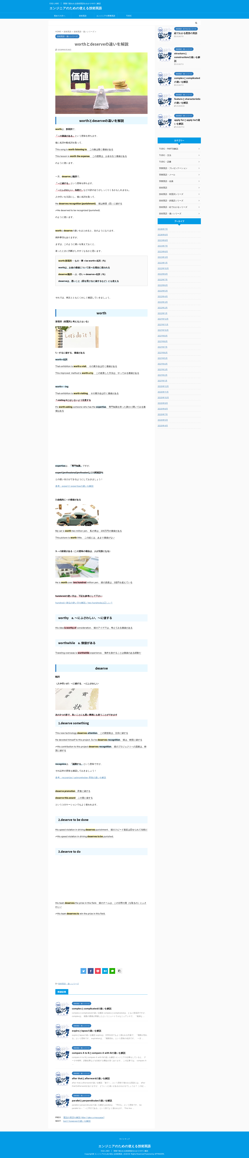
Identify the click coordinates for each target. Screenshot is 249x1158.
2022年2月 (163, 307)
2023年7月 (163, 246)
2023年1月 (163, 262)
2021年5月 (163, 358)
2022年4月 (163, 296)
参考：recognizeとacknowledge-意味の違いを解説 (80, 777)
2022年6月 (163, 285)
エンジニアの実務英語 (105, 16)
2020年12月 (163, 386)
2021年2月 (162, 375)
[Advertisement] (101, 442)
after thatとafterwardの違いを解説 (91, 1078)
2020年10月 (163, 397)
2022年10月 (163, 268)
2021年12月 (163, 319)
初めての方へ (59, 16)
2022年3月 (163, 302)
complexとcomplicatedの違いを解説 (92, 1008)
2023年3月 (163, 257)
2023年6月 (163, 251)
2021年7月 (162, 347)
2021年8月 (163, 341)
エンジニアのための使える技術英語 (76, 8)
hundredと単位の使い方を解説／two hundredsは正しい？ (84, 602)
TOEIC (129, 16)
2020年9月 (163, 403)
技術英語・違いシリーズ (68, 983)
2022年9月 (163, 274)
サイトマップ (124, 1139)
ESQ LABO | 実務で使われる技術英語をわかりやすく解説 (124, 1151)
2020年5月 (163, 420)
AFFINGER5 (159, 1154)
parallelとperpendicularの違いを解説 (92, 1100)
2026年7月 (163, 229)
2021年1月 (162, 380)
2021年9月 (163, 335)
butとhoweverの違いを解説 (77, 1121)
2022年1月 (162, 313)
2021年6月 (163, 352)
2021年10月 (163, 330)
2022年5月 (163, 291)
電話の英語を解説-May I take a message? (83, 1117)
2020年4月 (163, 425)
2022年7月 (163, 279)
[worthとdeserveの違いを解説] (105, 971)
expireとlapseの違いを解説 (86, 1030)
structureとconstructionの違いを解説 (187, 57)
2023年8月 (163, 240)
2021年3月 (163, 369)
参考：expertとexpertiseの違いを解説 (74, 486)
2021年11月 (163, 324)
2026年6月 (163, 234)
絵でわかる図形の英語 (185, 33)
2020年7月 (163, 414)
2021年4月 (163, 364)
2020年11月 (163, 392)
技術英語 (82, 16)
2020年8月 (163, 409)
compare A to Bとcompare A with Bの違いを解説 (99, 1052)
